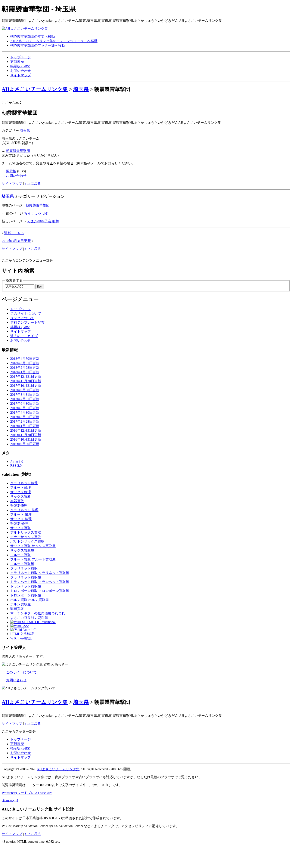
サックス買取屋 (22, 550)
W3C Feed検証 (21, 638)
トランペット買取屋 (25, 586)
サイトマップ (20, 75)
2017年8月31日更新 (24, 394)
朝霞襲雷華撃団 (18, 151)
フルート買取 (20, 555)
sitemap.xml (10, 800)
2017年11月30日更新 (25, 381)
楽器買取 (17, 501)
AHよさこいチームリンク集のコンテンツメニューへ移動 (53, 41)
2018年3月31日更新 (24, 363)
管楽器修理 (18, 505)
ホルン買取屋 (20, 604)
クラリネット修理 (24, 483)
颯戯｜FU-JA (14, 233)
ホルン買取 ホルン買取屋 (29, 600)
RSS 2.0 (16, 465)
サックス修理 (20, 492)
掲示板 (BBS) (20, 66)
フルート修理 (20, 487)
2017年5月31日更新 (24, 408)
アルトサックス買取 (25, 532)
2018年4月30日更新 (24, 358)
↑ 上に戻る (33, 183)
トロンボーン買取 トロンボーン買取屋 (39, 591)
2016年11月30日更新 (25, 435)
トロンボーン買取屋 (25, 595)
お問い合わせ (20, 70)
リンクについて (22, 318)
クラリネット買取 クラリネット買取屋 (39, 573)
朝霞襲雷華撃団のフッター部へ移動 (37, 45)
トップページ (20, 57)
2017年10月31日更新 (25, 385)
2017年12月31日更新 (25, 376)
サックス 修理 (21, 519)
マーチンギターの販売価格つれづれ (37, 613)
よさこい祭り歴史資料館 (29, 618)
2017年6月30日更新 (24, 403)
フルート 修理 (21, 514)
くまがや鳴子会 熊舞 (43, 221)
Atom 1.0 (16, 461)
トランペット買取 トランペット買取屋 (39, 582)
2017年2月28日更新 (24, 421)
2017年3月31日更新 (24, 417)
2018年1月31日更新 (24, 372)
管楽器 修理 (19, 523)
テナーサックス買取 (25, 537)
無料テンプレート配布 (27, 322)
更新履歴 (17, 61)
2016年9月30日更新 (24, 444)
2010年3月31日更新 (16, 241)
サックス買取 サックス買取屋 (33, 546)
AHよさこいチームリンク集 (35, 89)
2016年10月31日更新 (25, 439)
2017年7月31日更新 (24, 399)
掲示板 (11, 171)
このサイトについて (25, 313)
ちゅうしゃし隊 (36, 213)
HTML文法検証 (22, 634)
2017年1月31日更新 (24, 426)
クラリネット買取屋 (25, 577)
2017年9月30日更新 (24, 390)
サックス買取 (20, 496)
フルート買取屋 (22, 564)
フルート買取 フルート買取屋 (33, 559)
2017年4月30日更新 (24, 412)
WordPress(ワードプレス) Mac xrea (27, 793)
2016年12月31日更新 (25, 430)
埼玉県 (81, 89)
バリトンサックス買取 (27, 541)
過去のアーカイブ (24, 336)
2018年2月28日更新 (24, 367)
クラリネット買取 (24, 568)
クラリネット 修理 (24, 510)
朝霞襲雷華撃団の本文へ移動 (32, 36)
